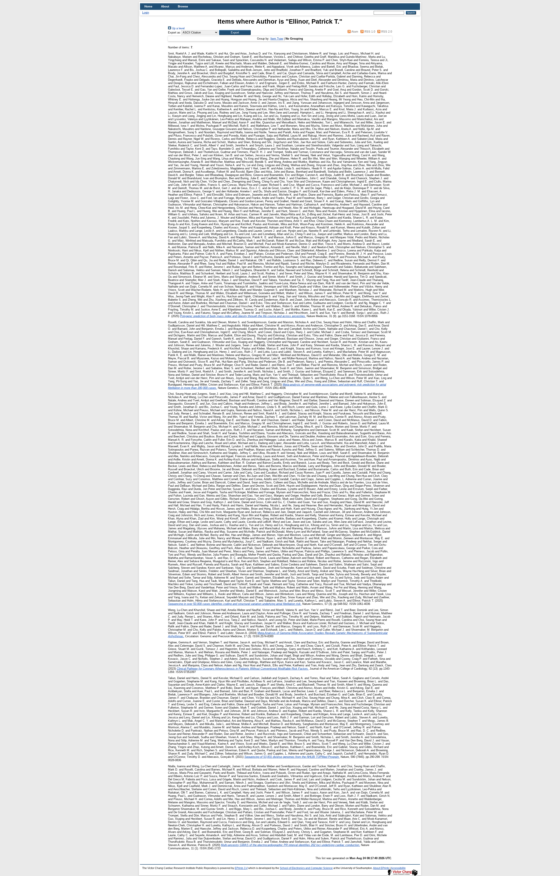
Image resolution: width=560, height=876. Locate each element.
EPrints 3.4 (241, 868)
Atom (354, 31)
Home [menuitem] (148, 6)
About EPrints (381, 868)
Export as (174, 32)
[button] (235, 32)
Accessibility (398, 868)
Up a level (178, 28)
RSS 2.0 (386, 31)
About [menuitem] (165, 6)
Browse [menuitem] (183, 6)
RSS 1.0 (369, 31)
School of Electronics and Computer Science (306, 868)
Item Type (276, 38)
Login (145, 12)
